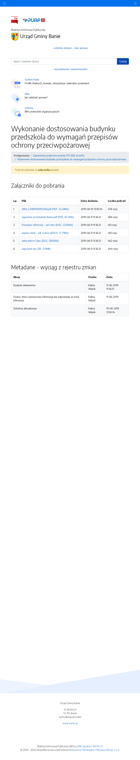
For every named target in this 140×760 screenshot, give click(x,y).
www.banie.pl (70, 723)
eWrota (29, 107)
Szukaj (123, 61)
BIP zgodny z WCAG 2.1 (90, 746)
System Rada (32, 79)
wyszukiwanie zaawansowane (71, 69)
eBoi (27, 93)
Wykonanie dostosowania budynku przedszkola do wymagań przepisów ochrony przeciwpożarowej (71, 159)
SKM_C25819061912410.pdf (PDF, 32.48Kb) (45, 208)
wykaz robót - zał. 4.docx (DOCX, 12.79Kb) (45, 232)
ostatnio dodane (63, 47)
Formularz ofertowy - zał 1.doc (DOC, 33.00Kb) (47, 224)
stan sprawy (81, 47)
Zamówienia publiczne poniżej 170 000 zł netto (59, 155)
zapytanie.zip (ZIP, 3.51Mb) (36, 248)
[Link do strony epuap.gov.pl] (34, 19)
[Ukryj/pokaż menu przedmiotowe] (4, 3)
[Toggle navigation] (135, 3)
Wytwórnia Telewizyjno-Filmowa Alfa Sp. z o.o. (94, 749)
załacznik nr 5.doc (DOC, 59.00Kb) (40, 240)
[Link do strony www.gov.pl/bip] (16, 19)
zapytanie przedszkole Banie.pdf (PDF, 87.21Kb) (48, 217)
